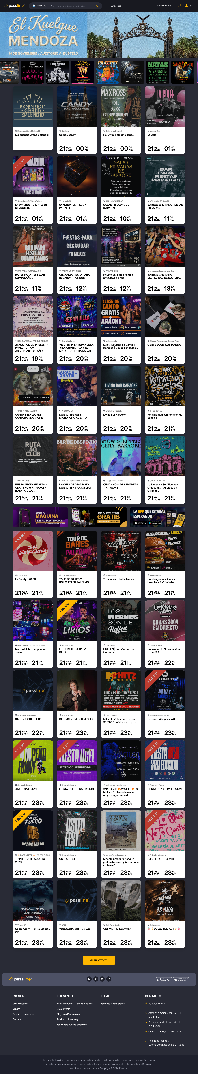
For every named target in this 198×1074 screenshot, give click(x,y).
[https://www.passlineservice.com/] (40, 517)
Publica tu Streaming (67, 1019)
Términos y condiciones (113, 1003)
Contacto (17, 1019)
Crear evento (63, 1008)
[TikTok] (108, 979)
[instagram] (95, 979)
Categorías (116, 5)
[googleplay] (164, 979)
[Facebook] (89, 979)
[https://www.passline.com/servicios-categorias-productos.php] (99, 517)
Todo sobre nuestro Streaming (72, 1024)
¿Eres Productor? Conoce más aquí (75, 1003)
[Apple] (181, 979)
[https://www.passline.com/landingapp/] (157, 517)
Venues (16, 1008)
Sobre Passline (20, 1003)
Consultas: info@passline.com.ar (165, 1031)
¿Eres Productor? (164, 5)
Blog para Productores (68, 1014)
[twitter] (102, 979)
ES (190, 5)
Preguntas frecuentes (23, 1014)
